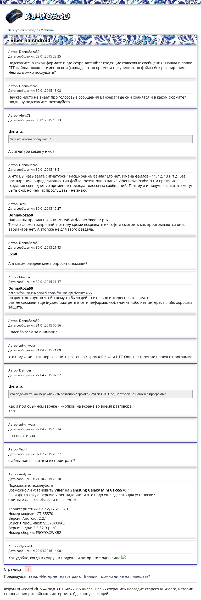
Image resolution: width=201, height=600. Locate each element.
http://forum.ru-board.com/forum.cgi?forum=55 (50, 292)
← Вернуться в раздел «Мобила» (29, 30)
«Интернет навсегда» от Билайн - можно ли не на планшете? (94, 576)
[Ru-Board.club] (38, 22)
